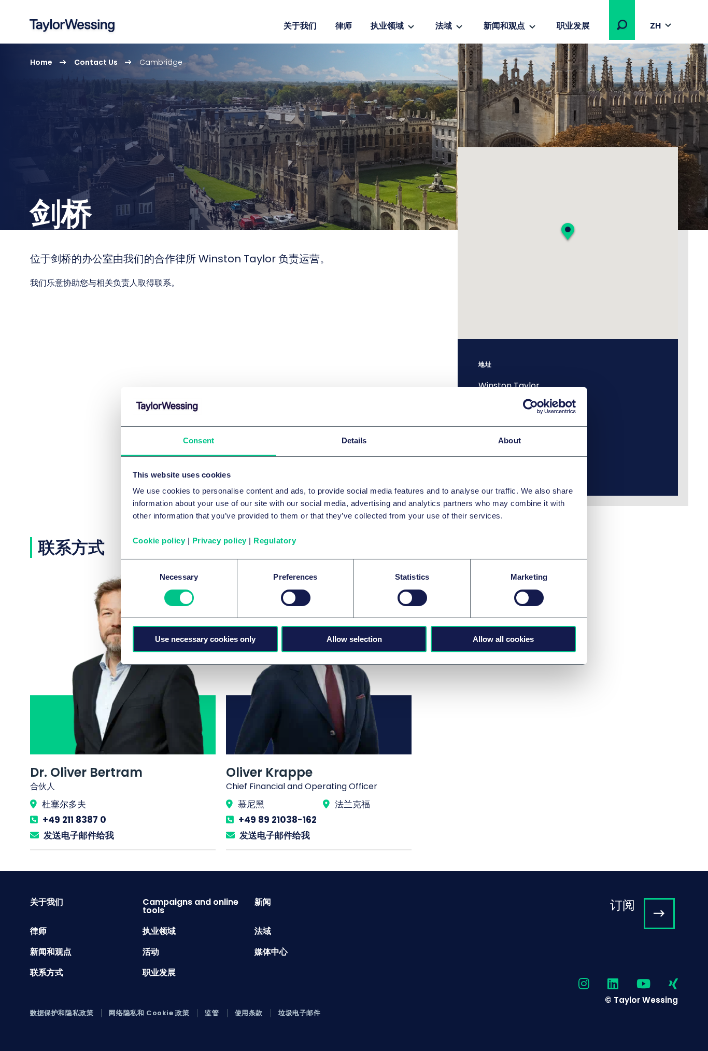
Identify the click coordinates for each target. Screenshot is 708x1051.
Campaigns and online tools (190, 906)
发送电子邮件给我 (79, 835)
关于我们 (300, 26)
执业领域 (387, 26)
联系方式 (46, 972)
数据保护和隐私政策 (61, 1013)
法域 (443, 26)
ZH (655, 26)
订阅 (622, 905)
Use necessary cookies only (205, 639)
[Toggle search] (622, 25)
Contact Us (96, 62)
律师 (343, 26)
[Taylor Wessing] (72, 26)
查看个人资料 (123, 711)
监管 (212, 1013)
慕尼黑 (251, 804)
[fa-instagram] (574, 984)
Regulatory (274, 540)
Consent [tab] (198, 440)
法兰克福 (352, 804)
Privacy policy (219, 540)
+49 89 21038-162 (277, 820)
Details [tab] (354, 440)
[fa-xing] (664, 984)
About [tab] (509, 440)
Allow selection (354, 639)
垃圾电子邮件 (299, 1013)
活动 (151, 952)
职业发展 (573, 26)
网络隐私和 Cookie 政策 (149, 1013)
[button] (622, 25)
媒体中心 (271, 952)
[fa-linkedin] (603, 984)
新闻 (262, 902)
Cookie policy (159, 540)
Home (41, 62)
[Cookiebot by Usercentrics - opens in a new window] (530, 406)
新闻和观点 (504, 26)
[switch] (295, 598)
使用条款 (249, 1013)
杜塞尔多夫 (64, 804)
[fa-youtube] (634, 984)
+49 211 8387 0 (74, 820)
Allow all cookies (503, 639)
